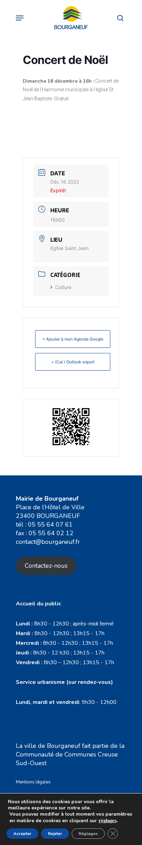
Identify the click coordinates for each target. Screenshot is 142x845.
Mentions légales (33, 782)
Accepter (22, 833)
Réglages (88, 833)
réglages (107, 820)
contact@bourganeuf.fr (48, 542)
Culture (63, 287)
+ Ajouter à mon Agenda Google (72, 339)
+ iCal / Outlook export (72, 361)
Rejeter (55, 833)
